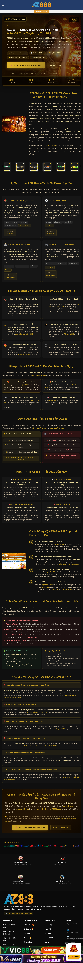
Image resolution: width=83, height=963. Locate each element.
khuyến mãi (45, 587)
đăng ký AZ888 (23, 385)
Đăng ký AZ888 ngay (53, 809)
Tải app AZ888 (69, 334)
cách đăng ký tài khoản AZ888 (69, 564)
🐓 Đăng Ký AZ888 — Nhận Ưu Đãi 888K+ (26, 65)
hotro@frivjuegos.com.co (75, 939)
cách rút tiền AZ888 (57, 428)
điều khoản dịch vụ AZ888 (12, 698)
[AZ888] (41, 4)
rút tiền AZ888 (50, 145)
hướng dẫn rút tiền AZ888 (48, 746)
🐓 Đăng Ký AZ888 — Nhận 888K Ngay (30, 827)
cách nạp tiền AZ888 (39, 428)
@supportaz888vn (72, 932)
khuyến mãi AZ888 (24, 354)
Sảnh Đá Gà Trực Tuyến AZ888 (21, 201)
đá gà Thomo (68, 806)
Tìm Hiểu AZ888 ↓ (55, 65)
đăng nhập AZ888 (50, 572)
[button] (3, 4)
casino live (52, 400)
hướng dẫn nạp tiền (31, 746)
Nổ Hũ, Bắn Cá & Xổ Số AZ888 (61, 244)
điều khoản (67, 777)
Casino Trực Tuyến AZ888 (19, 244)
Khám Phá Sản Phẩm (60, 827)
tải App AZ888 (59, 544)
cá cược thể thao (32, 712)
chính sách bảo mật (70, 695)
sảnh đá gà (54, 589)
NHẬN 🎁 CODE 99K (73, 956)
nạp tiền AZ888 (47, 585)
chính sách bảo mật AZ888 (24, 334)
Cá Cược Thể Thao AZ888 (59, 201)
